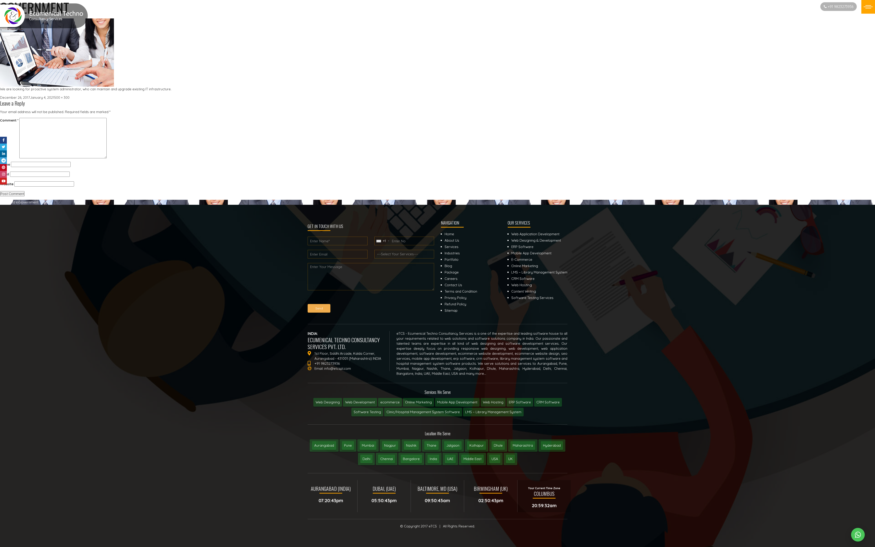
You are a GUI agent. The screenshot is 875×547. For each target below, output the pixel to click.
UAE (450, 459)
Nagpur (390, 445)
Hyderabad (552, 445)
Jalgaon (452, 445)
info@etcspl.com (337, 368)
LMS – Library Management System (493, 412)
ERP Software (520, 402)
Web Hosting (493, 402)
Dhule (498, 445)
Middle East (472, 459)
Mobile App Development (457, 402)
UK (510, 459)
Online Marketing (418, 402)
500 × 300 (61, 97)
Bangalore (411, 459)
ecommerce (390, 402)
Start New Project (800, 6)
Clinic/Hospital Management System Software (423, 412)
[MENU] (868, 7)
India (433, 459)
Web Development (360, 402)
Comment (9, 120)
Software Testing (367, 412)
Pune (348, 445)
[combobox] (383, 241)
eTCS (433, 526)
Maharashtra (523, 445)
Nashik (411, 445)
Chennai (386, 459)
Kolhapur (476, 445)
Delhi (366, 459)
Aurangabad (324, 445)
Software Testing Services (532, 298)
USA (495, 459)
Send (319, 308)
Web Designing (328, 402)
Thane (431, 445)
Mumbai (368, 445)
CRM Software (548, 402)
